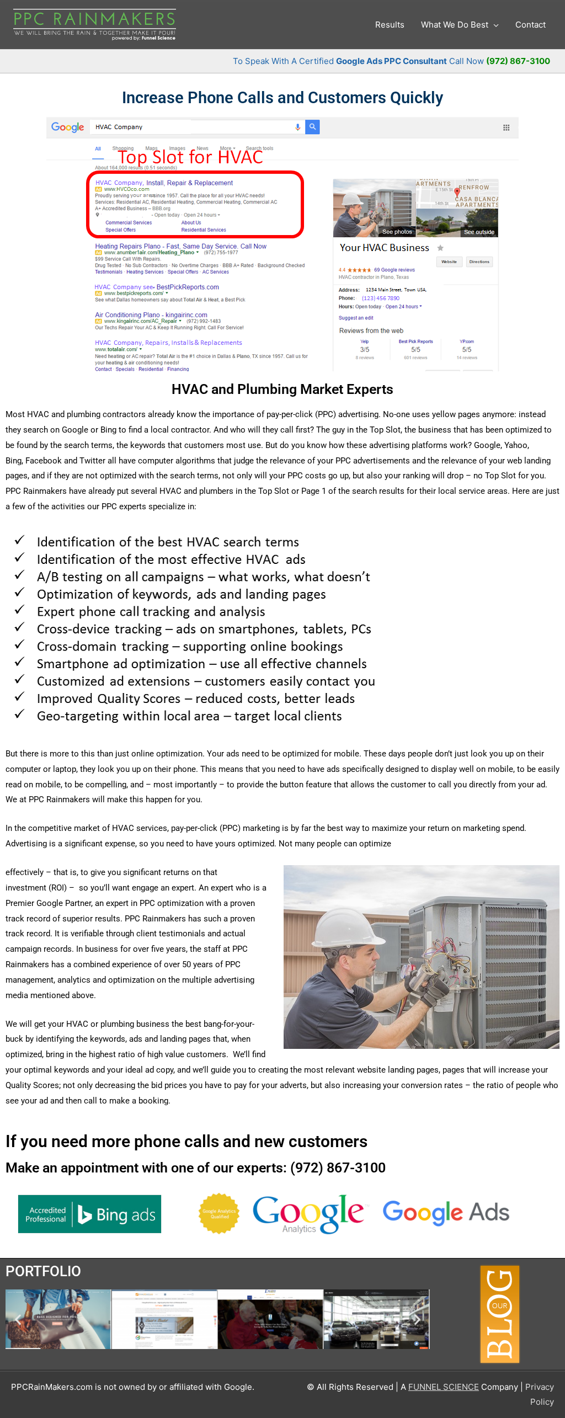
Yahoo (515, 445)
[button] (18, 1319)
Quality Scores (32, 1085)
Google (487, 445)
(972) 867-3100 (518, 61)
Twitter (92, 461)
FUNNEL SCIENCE (443, 1387)
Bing (14, 461)
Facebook (43, 461)
